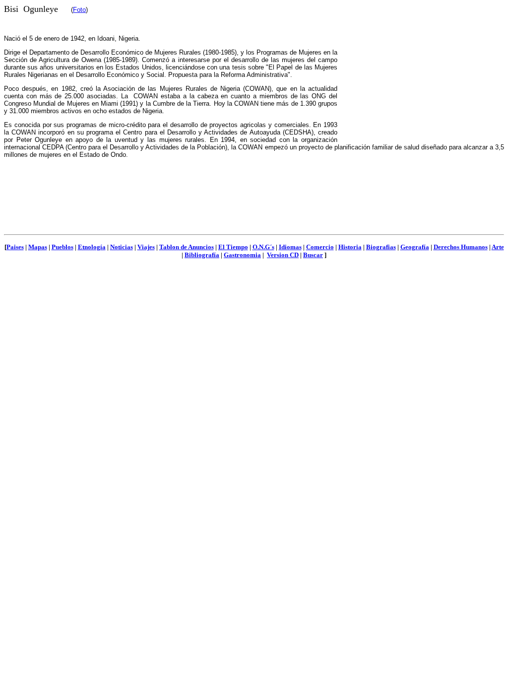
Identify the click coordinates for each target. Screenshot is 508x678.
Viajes (146, 247)
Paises (15, 247)
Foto (79, 9)
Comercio (320, 247)
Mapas (37, 247)
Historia (350, 247)
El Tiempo (233, 247)
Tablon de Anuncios (186, 247)
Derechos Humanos (461, 247)
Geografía (414, 247)
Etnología (92, 247)
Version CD (283, 255)
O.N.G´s (263, 247)
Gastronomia (242, 255)
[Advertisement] (420, 73)
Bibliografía (202, 255)
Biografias (381, 247)
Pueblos (62, 247)
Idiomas (290, 247)
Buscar (313, 255)
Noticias (121, 247)
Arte (498, 247)
